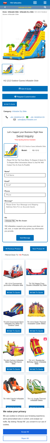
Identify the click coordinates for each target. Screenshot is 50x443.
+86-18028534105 (17, 117)
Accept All (25, 432)
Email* (7, 181)
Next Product (38, 248)
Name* (7, 171)
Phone (7, 191)
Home (5, 12)
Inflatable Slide (13, 12)
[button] (44, 21)
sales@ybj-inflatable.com (27, 119)
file (5, 218)
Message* (8, 201)
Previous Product (14, 248)
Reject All (25, 438)
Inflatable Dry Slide (24, 7)
